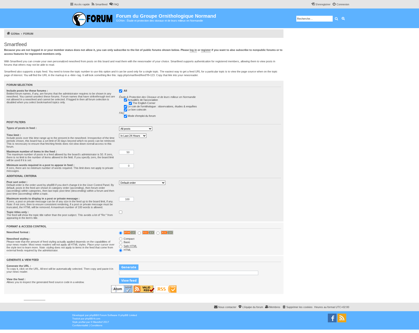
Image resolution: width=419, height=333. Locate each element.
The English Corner (144, 103)
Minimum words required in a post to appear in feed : (40, 165)
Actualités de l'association (143, 99)
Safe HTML (130, 246)
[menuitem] (99, 4)
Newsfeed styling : (18, 238)
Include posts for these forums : (27, 90)
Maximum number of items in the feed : (32, 151)
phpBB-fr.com (92, 318)
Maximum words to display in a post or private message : (43, 198)
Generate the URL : (19, 265)
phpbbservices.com (34, 298)
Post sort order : (17, 182)
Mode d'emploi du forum (142, 115)
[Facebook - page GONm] (332, 318)
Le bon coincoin (137, 109)
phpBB (93, 315)
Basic (126, 242)
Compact (128, 238)
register (206, 49)
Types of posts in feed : (22, 128)
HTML (127, 249)
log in (193, 49)
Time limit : (14, 135)
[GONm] (93, 18)
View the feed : (16, 279)
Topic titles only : (18, 212)
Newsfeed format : (18, 232)
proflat (82, 322)
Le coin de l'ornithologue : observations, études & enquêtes (162, 106)
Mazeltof (98, 322)
